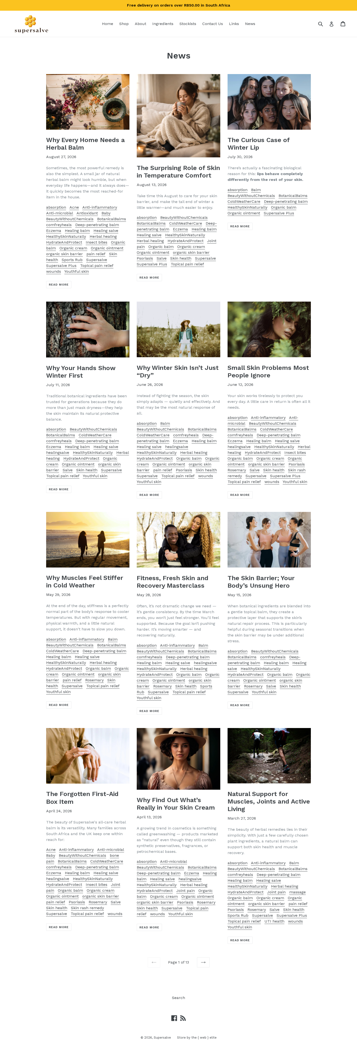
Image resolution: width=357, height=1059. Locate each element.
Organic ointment (107, 248)
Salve (162, 258)
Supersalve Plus (61, 265)
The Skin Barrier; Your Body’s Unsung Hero (261, 581)
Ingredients (162, 23)
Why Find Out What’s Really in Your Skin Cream (176, 803)
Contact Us (212, 23)
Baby (106, 213)
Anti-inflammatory (99, 207)
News (250, 23)
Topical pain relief (96, 265)
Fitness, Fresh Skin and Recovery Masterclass (172, 581)
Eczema (53, 230)
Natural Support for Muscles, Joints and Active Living (269, 801)
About (140, 23)
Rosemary (237, 470)
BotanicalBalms (111, 219)
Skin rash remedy (87, 908)
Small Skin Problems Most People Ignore (268, 371)
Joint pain (185, 890)
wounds (53, 271)
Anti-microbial (59, 213)
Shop (124, 23)
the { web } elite (204, 1037)
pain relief (95, 254)
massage (297, 892)
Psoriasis (145, 258)
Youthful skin (76, 271)
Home (107, 23)
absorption (56, 207)
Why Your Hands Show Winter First (80, 371)
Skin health (180, 258)
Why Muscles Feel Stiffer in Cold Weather (84, 581)
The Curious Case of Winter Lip (258, 143)
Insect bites (96, 242)
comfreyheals (59, 224)
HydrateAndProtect (64, 242)
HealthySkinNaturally (66, 236)
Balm (256, 189)
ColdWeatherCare (185, 223)
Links (234, 23)
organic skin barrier (64, 254)
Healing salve (106, 230)
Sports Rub (72, 259)
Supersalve (96, 259)
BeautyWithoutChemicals (70, 219)
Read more (59, 284)
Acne (74, 207)
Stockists (187, 23)
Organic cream (73, 248)
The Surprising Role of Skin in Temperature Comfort (178, 171)
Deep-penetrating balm (97, 224)
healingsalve (57, 452)
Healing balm (77, 230)
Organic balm (161, 246)
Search (178, 997)
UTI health (274, 921)
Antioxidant (87, 213)
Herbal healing (103, 236)
